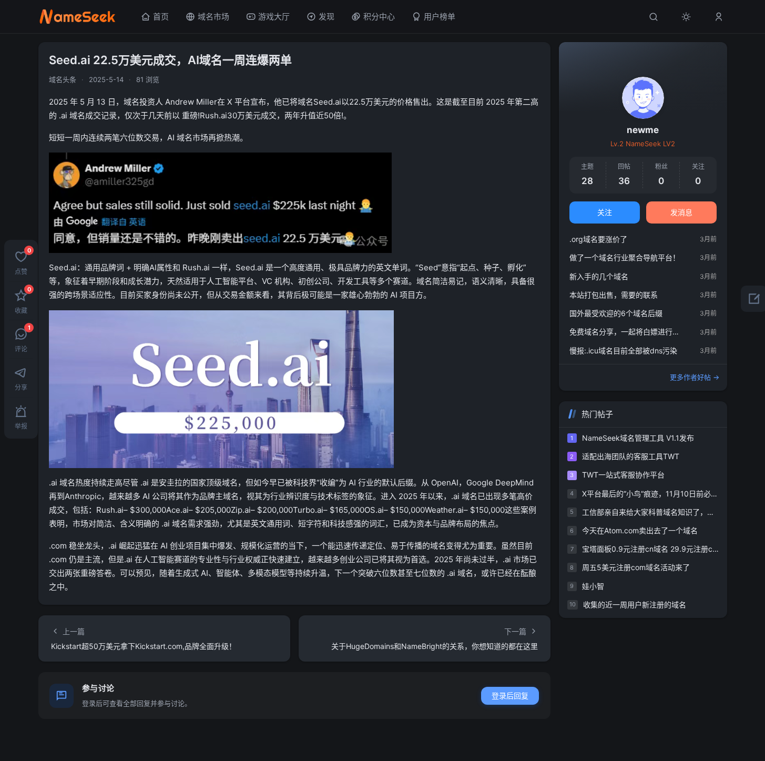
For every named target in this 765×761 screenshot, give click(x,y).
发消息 (681, 212)
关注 (604, 212)
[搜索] (653, 16)
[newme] (643, 98)
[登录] (718, 16)
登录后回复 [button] (510, 695)
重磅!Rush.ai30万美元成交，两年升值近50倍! (262, 115)
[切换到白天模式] (686, 16)
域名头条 (62, 79)
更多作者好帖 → (694, 377)
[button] (21, 262)
